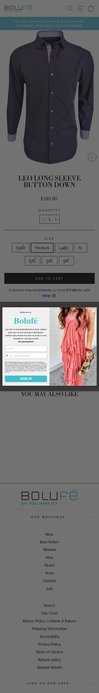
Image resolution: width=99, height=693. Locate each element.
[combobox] (9, 356)
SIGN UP (26, 379)
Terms (7, 372)
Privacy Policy (40, 371)
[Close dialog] (93, 310)
